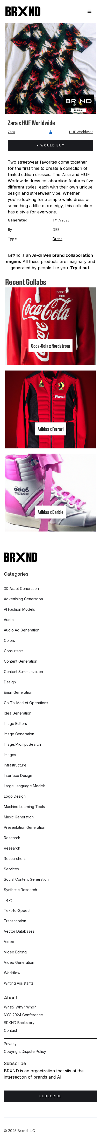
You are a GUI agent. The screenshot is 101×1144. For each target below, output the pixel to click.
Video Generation (19, 962)
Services (11, 869)
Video (9, 941)
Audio (9, 619)
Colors (9, 640)
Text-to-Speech (18, 910)
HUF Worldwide (81, 132)
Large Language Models (25, 786)
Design (10, 682)
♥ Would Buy (50, 145)
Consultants (14, 651)
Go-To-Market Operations (26, 703)
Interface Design (18, 775)
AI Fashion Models (19, 609)
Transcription (15, 921)
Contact (10, 1030)
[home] (23, 11)
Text (8, 900)
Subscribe (50, 1096)
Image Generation (19, 734)
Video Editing (15, 952)
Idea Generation (17, 713)
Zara (11, 132)
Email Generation (18, 692)
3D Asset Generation (21, 588)
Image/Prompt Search (22, 744)
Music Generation (19, 817)
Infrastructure (15, 765)
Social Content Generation (26, 879)
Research (12, 838)
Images (10, 754)
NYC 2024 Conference (23, 1015)
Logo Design (15, 796)
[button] (89, 11)
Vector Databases (19, 931)
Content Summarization (23, 671)
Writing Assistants (18, 983)
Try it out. (80, 267)
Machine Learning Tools (24, 806)
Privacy (10, 1043)
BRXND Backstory (19, 1022)
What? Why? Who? (20, 1007)
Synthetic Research (20, 889)
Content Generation (20, 661)
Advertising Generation (23, 599)
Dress (57, 239)
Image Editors (15, 723)
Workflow (12, 973)
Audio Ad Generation (21, 630)
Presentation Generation (24, 827)
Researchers (15, 858)
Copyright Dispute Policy (25, 1051)
